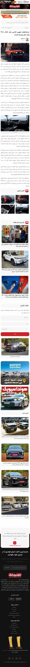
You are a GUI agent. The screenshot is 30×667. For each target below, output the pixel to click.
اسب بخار (10, 141)
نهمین (3, 650)
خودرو (2, 83)
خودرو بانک (26, 21)
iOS (11, 599)
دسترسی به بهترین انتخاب (12, 580)
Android (19, 599)
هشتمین (7, 650)
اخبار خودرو (19, 21)
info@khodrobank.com (15, 546)
